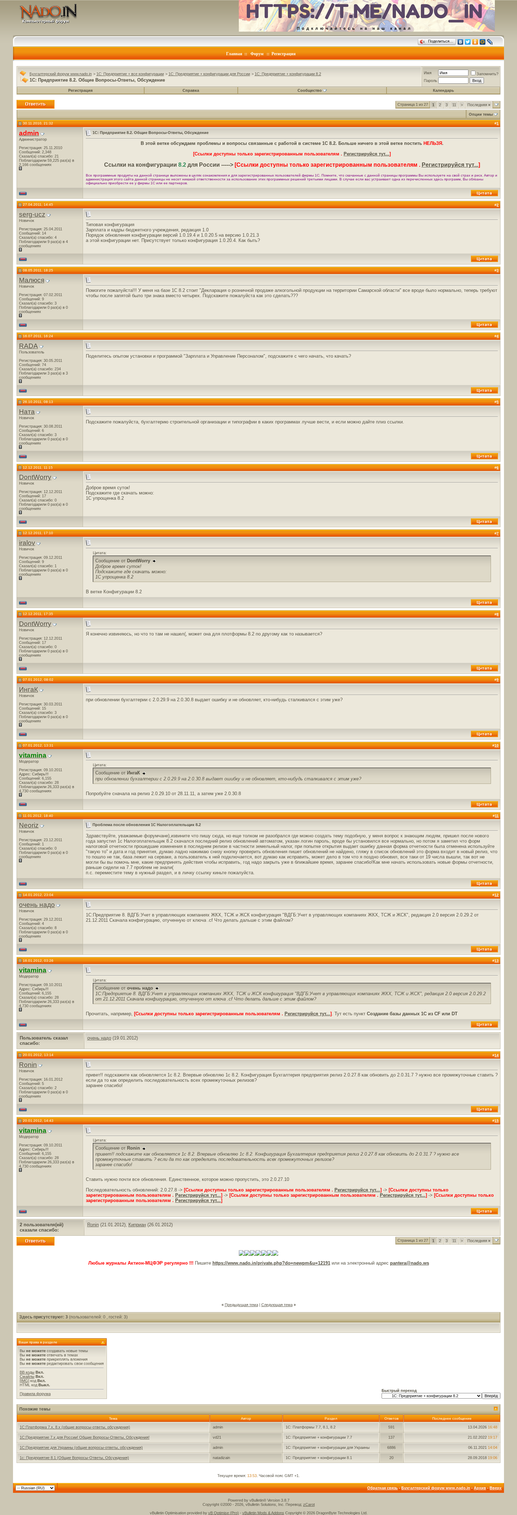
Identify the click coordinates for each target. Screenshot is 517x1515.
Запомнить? (487, 74)
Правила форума (35, 1394)
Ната (27, 411)
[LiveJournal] (490, 41)
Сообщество (310, 90)
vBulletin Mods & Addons (263, 1513)
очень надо (37, 904)
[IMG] (24, 1381)
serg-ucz (32, 214)
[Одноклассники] (475, 41)
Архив (480, 1488)
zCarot (309, 1504)
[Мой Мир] (482, 41)
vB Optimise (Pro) (223, 1513)
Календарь (443, 90)
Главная (234, 53)
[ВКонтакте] (460, 41)
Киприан (137, 1224)
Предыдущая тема (241, 1305)
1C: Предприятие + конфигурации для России (209, 74)
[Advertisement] (258, 1281)
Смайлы (27, 1376)
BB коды (27, 1372)
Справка (191, 90)
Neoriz (29, 825)
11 (454, 105)
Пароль (430, 80)
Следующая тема (277, 1305)
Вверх (496, 1488)
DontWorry (35, 477)
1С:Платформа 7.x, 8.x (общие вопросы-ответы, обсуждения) (75, 1427)
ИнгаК (28, 689)
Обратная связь (382, 1488)
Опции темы (481, 114)
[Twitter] (468, 41)
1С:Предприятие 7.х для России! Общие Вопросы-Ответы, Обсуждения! (84, 1437)
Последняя (478, 105)
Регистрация (284, 53)
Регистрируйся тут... (366, 153)
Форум (256, 53)
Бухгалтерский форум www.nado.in (61, 74)
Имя (428, 73)
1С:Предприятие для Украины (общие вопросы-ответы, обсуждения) (81, 1447)
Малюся (31, 280)
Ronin (28, 1064)
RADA (28, 346)
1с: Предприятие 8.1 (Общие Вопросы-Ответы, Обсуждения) (74, 1458)
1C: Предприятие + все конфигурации (130, 74)
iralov (27, 542)
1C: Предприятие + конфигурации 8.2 (288, 74)
